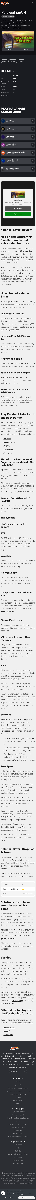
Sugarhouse (8, 453)
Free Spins (20, 824)
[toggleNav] (32, 3)
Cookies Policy (20, 1195)
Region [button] (14, 1071)
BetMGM (18, 1151)
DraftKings (18, 1157)
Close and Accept (26, 1198)
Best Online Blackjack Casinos (18, 1118)
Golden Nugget (18, 1160)
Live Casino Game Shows (18, 1124)
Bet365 (18, 1148)
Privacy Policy (18, 1100)
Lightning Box (10, 16)
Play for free (18, 209)
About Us (18, 1085)
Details (4, 61)
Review (21, 61)
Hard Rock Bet (18, 1163)
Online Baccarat (18, 1115)
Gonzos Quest (9, 1027)
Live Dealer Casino (18, 1127)
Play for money (18, 214)
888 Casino (18, 1145)
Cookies (18, 1097)
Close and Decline (9, 1198)
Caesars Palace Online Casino (18, 1154)
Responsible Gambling (18, 1094)
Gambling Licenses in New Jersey (18, 1091)
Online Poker (18, 1133)
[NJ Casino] (8, 3)
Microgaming (17, 1000)
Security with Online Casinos (18, 1088)
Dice (18, 1121)
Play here (13, 61)
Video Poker (18, 1130)
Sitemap (18, 1104)
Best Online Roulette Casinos (18, 1137)
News (18, 1082)
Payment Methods (18, 1112)
